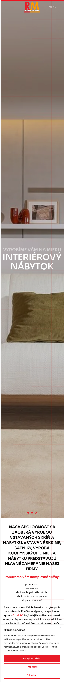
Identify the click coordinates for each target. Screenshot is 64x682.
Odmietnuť (32, 675)
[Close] (61, 627)
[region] (32, 653)
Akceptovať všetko (32, 658)
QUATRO (17, 615)
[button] (55, 7)
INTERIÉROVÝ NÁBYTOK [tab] (36, 513)
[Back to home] (32, 7)
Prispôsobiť (32, 667)
